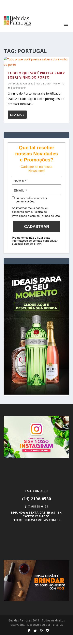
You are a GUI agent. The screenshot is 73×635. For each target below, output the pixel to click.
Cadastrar (36, 226)
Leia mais (17, 115)
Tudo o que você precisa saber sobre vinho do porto (36, 75)
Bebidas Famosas (23, 83)
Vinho (56, 83)
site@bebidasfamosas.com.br (37, 520)
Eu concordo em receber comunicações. (31, 199)
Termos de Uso (50, 215)
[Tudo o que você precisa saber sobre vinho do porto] (36, 62)
